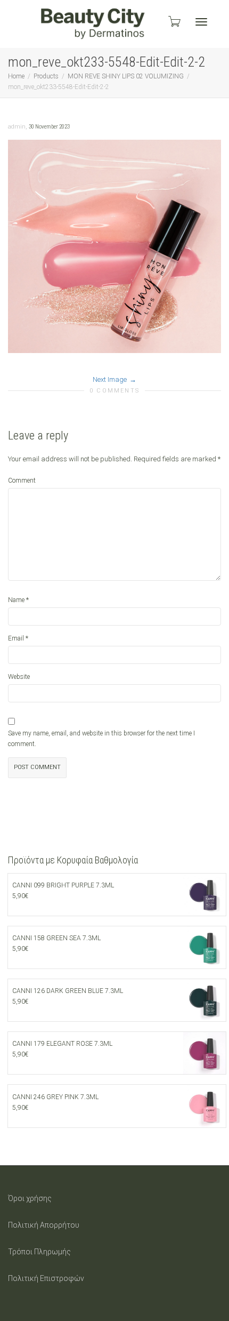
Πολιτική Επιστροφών (46, 1278)
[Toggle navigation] (201, 22)
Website (19, 676)
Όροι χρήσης (30, 1198)
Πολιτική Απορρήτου (43, 1225)
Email (16, 638)
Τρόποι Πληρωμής (39, 1251)
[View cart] (173, 21)
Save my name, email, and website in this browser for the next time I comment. (101, 739)
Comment (22, 480)
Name (16, 600)
